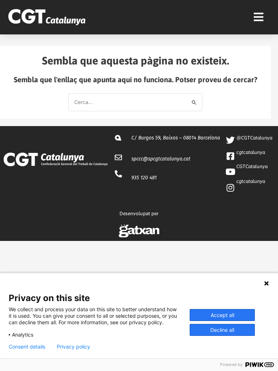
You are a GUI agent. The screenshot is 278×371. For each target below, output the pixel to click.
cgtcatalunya (250, 152)
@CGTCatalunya (254, 138)
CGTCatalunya (252, 166)
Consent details (27, 347)
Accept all (222, 315)
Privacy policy (73, 347)
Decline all (222, 330)
